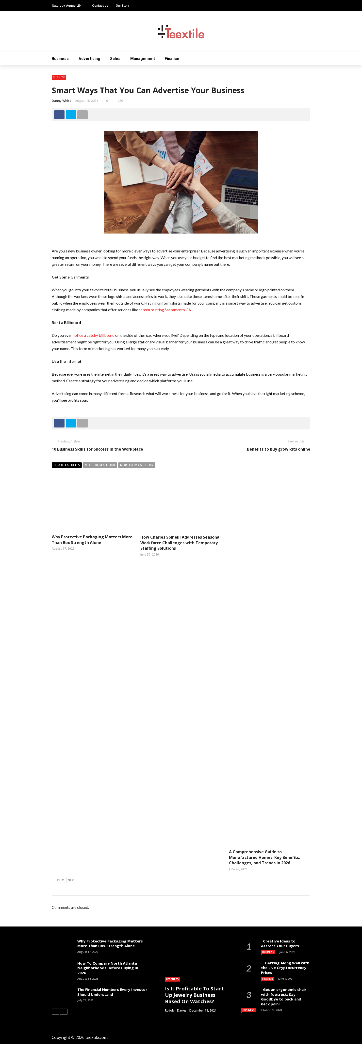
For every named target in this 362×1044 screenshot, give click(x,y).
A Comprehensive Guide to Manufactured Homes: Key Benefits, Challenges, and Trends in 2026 (264, 857)
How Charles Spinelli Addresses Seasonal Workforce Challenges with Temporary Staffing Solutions (180, 542)
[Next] (63, 1012)
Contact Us (100, 5)
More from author (100, 465)
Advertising (89, 58)
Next (71, 880)
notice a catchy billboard (94, 335)
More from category (136, 465)
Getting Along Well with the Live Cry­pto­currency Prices (285, 967)
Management (142, 58)
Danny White (61, 100)
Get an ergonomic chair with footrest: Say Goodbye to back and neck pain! (283, 996)
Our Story (122, 5)
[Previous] (55, 1012)
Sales (115, 58)
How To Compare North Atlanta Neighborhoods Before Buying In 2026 (107, 968)
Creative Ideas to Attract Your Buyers (280, 943)
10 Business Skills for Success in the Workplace (97, 449)
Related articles (67, 465)
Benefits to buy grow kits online (278, 449)
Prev (60, 880)
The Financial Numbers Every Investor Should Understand (112, 992)
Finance (172, 58)
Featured (172, 979)
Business (60, 58)
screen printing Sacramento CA (165, 309)
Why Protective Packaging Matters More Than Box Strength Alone (92, 539)
